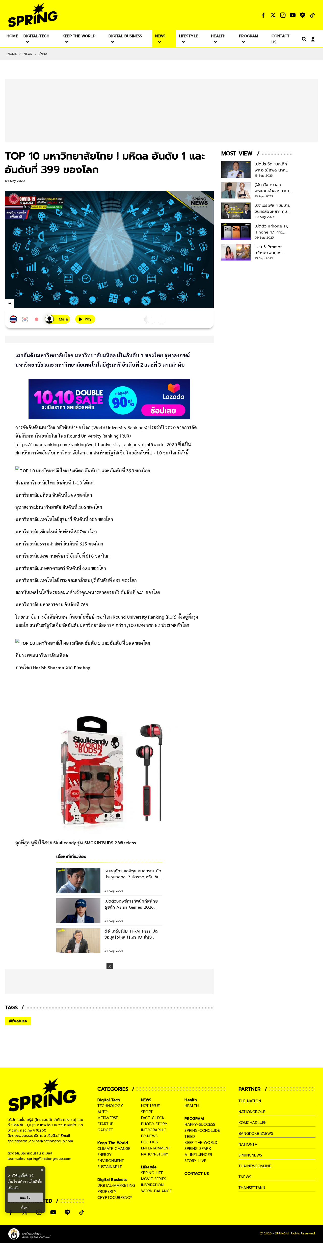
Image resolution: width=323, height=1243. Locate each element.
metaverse (107, 1118)
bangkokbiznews (255, 1133)
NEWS (28, 53)
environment (110, 1161)
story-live (195, 1161)
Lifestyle (149, 1167)
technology (110, 1106)
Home (12, 53)
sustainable (109, 1167)
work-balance (156, 1191)
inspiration (152, 1185)
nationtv (248, 1144)
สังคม (43, 53)
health (191, 1106)
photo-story (154, 1124)
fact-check (153, 1118)
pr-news (149, 1136)
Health (190, 1100)
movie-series (153, 1179)
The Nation (249, 1101)
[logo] (33, 15)
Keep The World (112, 1143)
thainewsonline (254, 1166)
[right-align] (303, 39)
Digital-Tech (108, 1100)
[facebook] (19, 304)
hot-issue (150, 1106)
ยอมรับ (25, 1197)
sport (147, 1112)
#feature (18, 1021)
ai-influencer (198, 1155)
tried (189, 1136)
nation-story (155, 1154)
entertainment (156, 1148)
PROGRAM (194, 1118)
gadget (105, 1130)
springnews (250, 1155)
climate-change (113, 1148)
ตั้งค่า (25, 1207)
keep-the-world (201, 1142)
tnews (244, 1177)
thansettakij (251, 1188)
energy (104, 1155)
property (107, 1191)
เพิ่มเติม (13, 1187)
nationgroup (251, 1112)
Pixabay (82, 667)
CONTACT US (196, 1173)
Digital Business (112, 1179)
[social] (263, 15)
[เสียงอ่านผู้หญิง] (57, 319)
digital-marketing (116, 1185)
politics (149, 1142)
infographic (153, 1130)
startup (105, 1124)
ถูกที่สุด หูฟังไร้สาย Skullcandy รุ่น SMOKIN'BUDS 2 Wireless (75, 842)
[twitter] (27, 303)
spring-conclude (202, 1130)
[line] (36, 304)
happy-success (199, 1124)
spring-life (152, 1173)
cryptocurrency (115, 1197)
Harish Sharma (48, 667)
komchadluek (252, 1122)
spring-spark (197, 1148)
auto (102, 1112)
